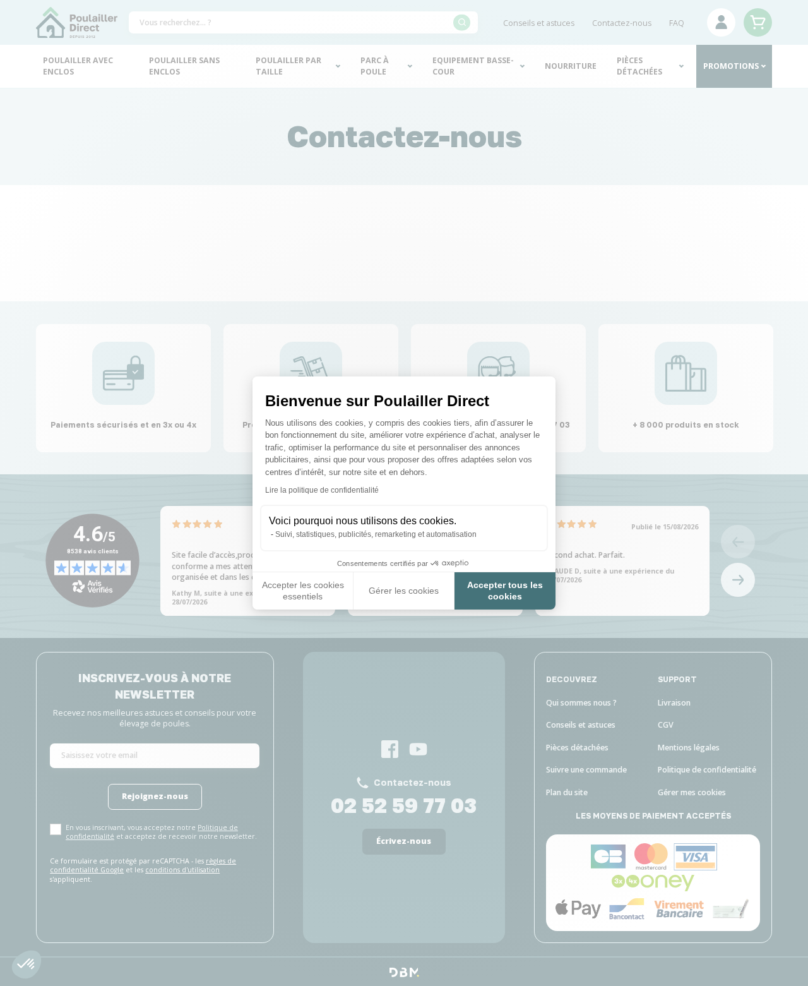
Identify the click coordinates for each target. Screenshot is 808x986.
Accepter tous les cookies (505, 590)
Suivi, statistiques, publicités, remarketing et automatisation (376, 534)
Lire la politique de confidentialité (322, 490)
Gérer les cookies (404, 591)
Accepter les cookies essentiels (303, 590)
